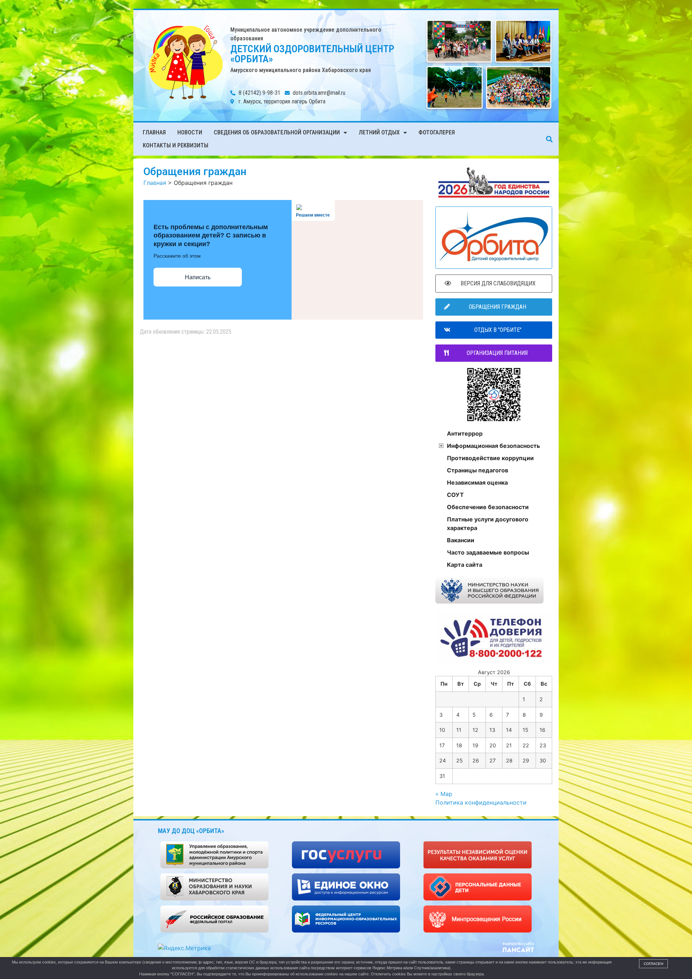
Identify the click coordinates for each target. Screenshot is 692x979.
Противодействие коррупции (490, 458)
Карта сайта (464, 564)
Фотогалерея (436, 132)
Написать (197, 277)
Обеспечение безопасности (488, 507)
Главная (154, 132)
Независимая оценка (477, 482)
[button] (549, 139)
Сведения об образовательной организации (277, 132)
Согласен (653, 964)
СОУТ (455, 494)
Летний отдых (379, 132)
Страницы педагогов (477, 470)
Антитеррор (465, 433)
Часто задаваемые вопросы (488, 552)
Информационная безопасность (493, 445)
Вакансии (460, 540)
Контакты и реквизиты (175, 145)
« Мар (443, 793)
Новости (189, 132)
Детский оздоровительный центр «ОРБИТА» (312, 54)
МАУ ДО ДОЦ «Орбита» (191, 831)
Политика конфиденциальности (481, 802)
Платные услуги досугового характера (487, 523)
